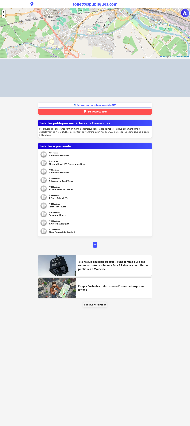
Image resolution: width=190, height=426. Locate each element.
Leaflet (164, 57)
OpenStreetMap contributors (179, 57)
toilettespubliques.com (95, 4)
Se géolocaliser (97, 111)
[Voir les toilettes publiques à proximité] (32, 4)
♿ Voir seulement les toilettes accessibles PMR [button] (95, 105)
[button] (3, 12)
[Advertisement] (95, 78)
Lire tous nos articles (95, 304)
